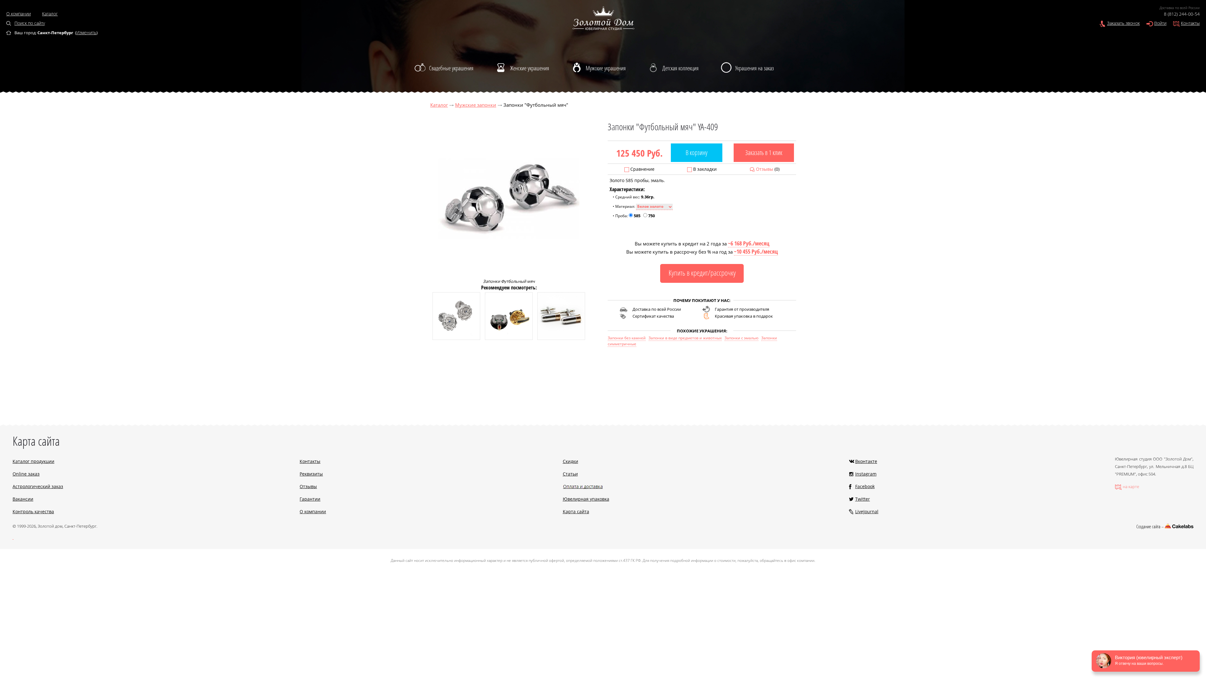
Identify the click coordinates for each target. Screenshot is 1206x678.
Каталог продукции (33, 461)
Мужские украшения (606, 68)
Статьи (570, 474)
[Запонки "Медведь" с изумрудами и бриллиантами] (509, 338)
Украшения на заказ (754, 68)
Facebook (865, 486)
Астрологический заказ (38, 486)
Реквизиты (311, 474)
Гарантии (310, 499)
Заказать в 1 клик (764, 152)
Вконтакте (866, 461)
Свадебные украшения (451, 68)
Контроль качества (33, 511)
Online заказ (26, 474)
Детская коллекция (680, 68)
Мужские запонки (475, 105)
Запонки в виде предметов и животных (685, 338)
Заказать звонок (1123, 23)
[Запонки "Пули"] (561, 338)
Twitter (862, 499)
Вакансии (23, 499)
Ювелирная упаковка (586, 499)
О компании (18, 14)
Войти (1160, 23)
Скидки (570, 461)
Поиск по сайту (29, 23)
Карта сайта (576, 511)
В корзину (696, 152)
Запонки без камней (627, 338)
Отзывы (764, 169)
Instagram (866, 474)
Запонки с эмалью (741, 338)
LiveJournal (866, 511)
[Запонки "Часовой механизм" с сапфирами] (456, 338)
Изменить (86, 32)
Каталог (50, 14)
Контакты (1190, 23)
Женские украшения (529, 68)
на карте (1131, 486)
